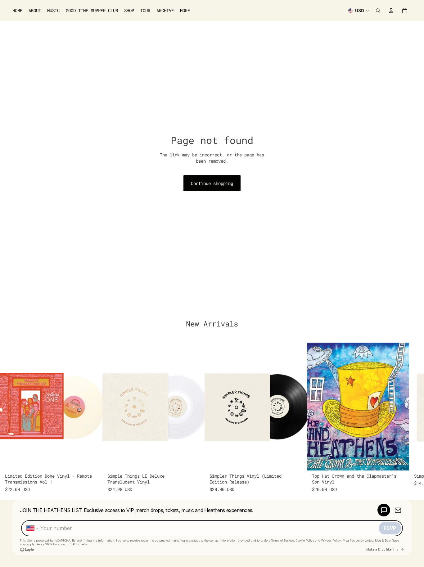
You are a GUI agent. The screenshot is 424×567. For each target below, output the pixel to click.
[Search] (378, 10)
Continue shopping (212, 183)
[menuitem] (185, 10)
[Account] (391, 10)
